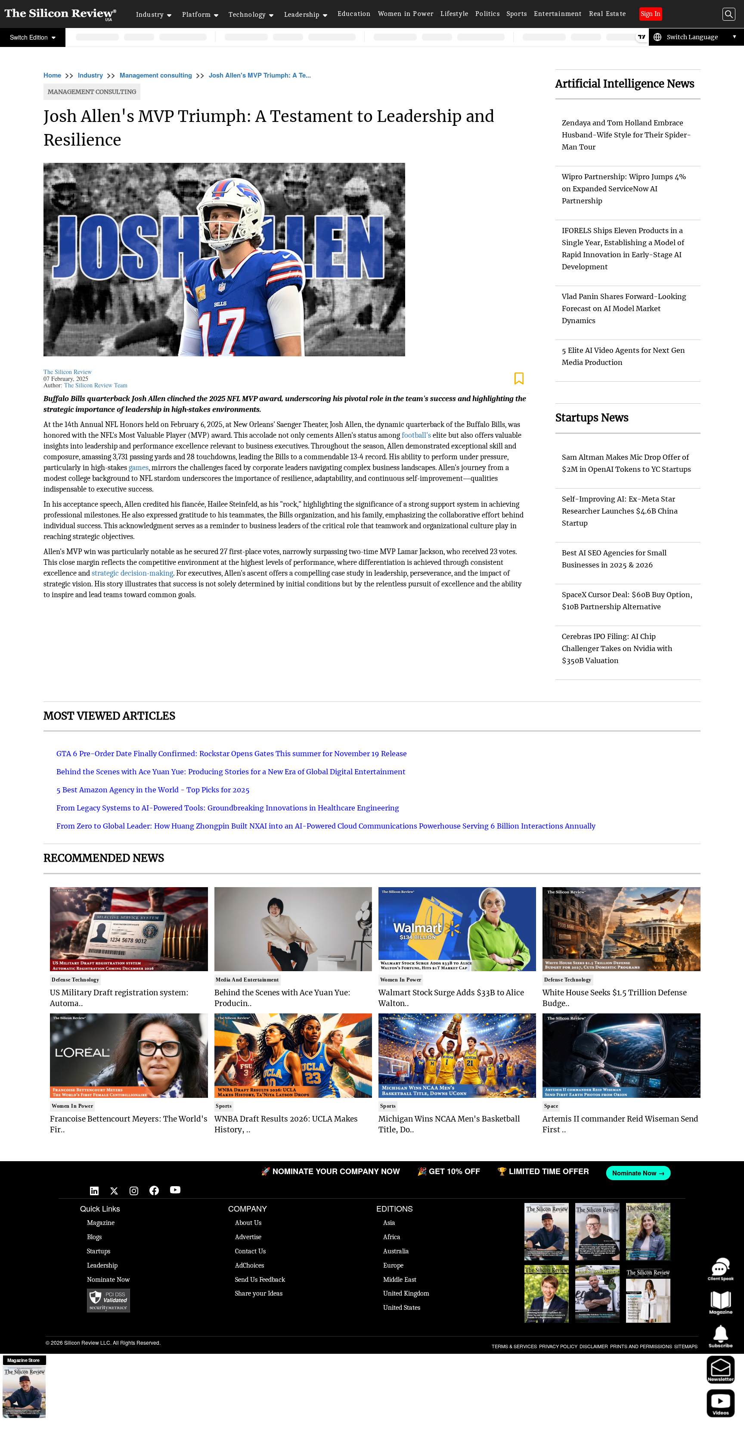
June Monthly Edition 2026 (648, 1273)
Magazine (101, 1223)
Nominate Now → (577, 1173)
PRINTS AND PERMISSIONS (641, 1346)
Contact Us (250, 1251)
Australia (396, 1251)
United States (401, 1308)
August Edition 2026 (597, 1211)
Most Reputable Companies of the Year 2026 (597, 1278)
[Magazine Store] (24, 1392)
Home (52, 75)
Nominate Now (108, 1280)
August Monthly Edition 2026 (547, 1211)
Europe (393, 1265)
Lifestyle (454, 14)
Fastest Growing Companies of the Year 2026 (648, 1220)
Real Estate (607, 14)
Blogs (94, 1237)
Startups (98, 1251)
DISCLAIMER (594, 1346)
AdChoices (249, 1265)
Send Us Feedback (260, 1280)
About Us (248, 1223)
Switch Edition (30, 37)
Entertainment (558, 14)
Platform (196, 15)
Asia (389, 1223)
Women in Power (406, 14)
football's (416, 435)
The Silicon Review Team (95, 385)
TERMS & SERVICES (514, 1346)
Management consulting (156, 75)
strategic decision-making (132, 573)
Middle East (399, 1280)
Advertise (248, 1237)
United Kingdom (406, 1293)
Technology (247, 15)
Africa (391, 1237)
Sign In (650, 14)
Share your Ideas (258, 1293)
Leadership (302, 15)
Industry (150, 15)
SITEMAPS (686, 1346)
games (139, 467)
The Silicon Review (67, 372)
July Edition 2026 (546, 1273)
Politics (487, 14)
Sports (517, 14)
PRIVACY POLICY (558, 1346)
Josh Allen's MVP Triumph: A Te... (260, 75)
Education (354, 14)
